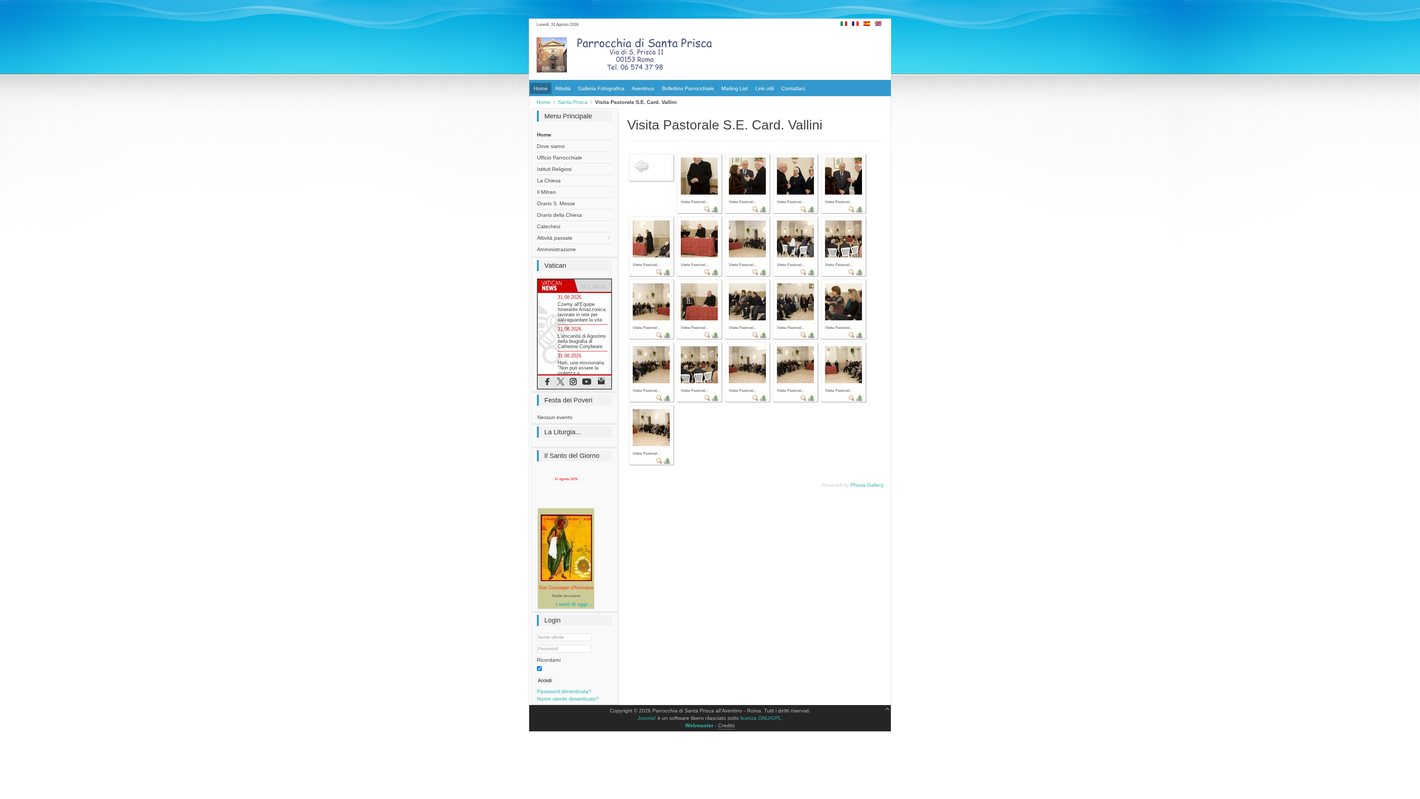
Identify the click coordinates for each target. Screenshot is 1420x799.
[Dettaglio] (707, 210)
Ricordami (549, 660)
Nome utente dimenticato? (568, 699)
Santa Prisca (573, 102)
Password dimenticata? (564, 691)
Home (544, 102)
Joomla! (647, 718)
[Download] (715, 210)
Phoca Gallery (867, 485)
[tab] (556, 285)
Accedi (545, 680)
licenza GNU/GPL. (761, 718)
